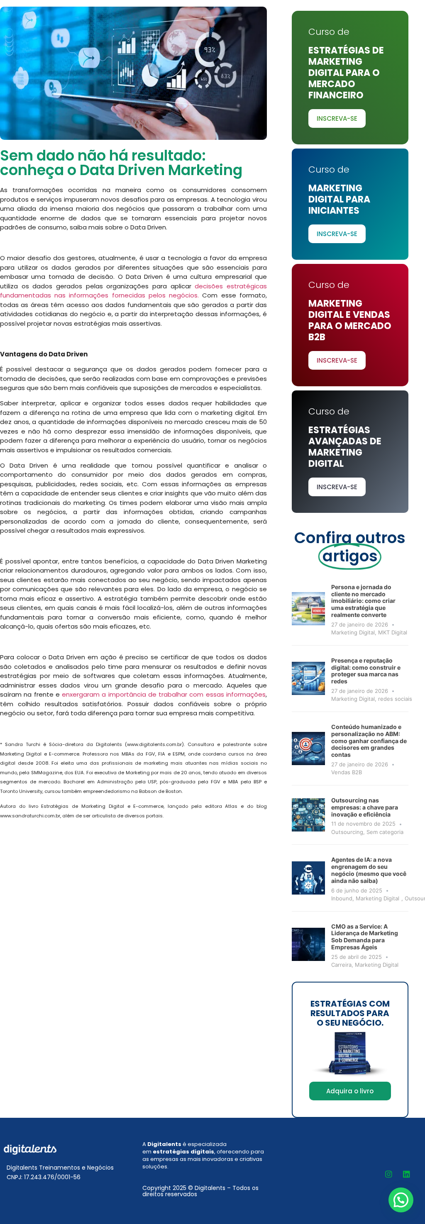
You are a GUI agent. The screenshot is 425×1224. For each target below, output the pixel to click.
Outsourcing (347, 832)
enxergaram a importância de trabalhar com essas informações (164, 694)
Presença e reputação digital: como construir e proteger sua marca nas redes (366, 671)
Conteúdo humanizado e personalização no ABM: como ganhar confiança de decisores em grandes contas (369, 740)
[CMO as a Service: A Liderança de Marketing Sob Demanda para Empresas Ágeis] (308, 944)
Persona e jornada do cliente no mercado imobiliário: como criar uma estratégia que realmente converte (363, 600)
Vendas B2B (346, 772)
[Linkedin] (406, 1174)
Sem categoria (384, 832)
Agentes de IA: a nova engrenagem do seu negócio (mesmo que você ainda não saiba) (368, 870)
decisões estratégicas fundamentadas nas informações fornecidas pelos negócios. (133, 291)
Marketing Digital (353, 632)
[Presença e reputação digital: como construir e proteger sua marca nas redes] (308, 678)
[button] (400, 1199)
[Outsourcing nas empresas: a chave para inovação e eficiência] (308, 814)
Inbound (341, 898)
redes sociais (395, 698)
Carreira (341, 964)
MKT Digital (392, 632)
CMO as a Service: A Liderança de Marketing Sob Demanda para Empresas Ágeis (364, 937)
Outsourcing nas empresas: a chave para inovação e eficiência (364, 807)
